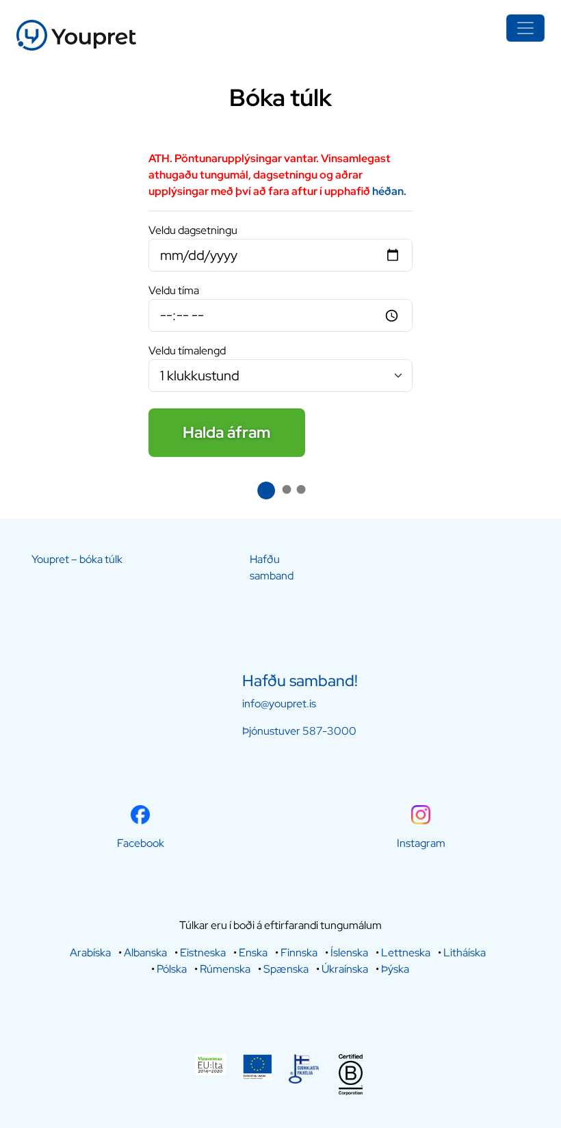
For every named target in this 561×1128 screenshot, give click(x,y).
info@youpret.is (279, 703)
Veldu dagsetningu (192, 230)
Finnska (298, 952)
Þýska (395, 969)
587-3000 (329, 731)
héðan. (388, 191)
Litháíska (464, 952)
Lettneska (405, 952)
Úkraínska (345, 969)
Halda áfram (227, 432)
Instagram (421, 843)
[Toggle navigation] (525, 28)
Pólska (172, 969)
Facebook (140, 843)
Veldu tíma (173, 290)
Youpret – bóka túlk (76, 559)
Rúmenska (225, 969)
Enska (253, 952)
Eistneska (203, 952)
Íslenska (349, 952)
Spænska (286, 969)
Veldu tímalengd (187, 350)
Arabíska (90, 952)
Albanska (145, 952)
